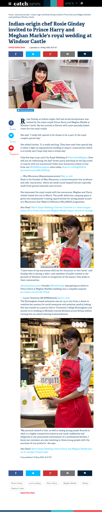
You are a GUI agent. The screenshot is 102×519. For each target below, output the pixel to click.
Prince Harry (52, 483)
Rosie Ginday (17, 483)
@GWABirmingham (40, 167)
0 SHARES (13, 128)
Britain (85, 483)
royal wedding (35, 483)
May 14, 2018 (67, 176)
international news (22, 14)
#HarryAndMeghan (78, 157)
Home (10, 14)
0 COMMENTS (13, 153)
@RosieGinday (57, 285)
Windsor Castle (17, 488)
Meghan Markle (69, 483)
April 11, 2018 (63, 297)
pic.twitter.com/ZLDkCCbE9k (34, 292)
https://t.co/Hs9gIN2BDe (74, 167)
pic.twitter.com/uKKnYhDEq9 (35, 170)
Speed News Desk (16, 47)
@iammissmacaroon (31, 285)
